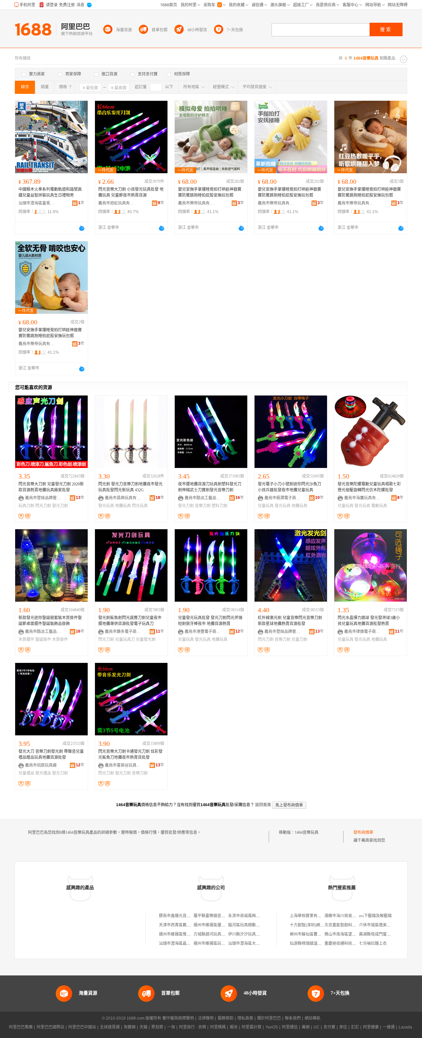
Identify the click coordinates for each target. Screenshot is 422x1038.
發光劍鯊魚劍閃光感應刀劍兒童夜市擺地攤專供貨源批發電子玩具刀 (130, 620)
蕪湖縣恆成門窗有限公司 (381, 934)
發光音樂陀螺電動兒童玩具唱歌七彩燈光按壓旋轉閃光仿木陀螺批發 (369, 487)
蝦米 (234, 1027)
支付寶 (329, 1027)
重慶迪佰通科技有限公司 (346, 943)
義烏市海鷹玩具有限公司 (362, 498)
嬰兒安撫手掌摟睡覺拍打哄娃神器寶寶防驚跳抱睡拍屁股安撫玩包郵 (209, 192)
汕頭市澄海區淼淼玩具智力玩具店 (188, 943)
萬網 (306, 1027)
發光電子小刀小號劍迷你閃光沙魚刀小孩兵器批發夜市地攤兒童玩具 (289, 487)
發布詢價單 (363, 832)
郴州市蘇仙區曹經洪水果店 (313, 934)
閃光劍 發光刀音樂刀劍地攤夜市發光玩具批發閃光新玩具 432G (130, 487)
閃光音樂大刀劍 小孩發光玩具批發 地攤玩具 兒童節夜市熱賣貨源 (131, 192)
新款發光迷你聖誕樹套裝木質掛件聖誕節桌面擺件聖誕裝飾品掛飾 (50, 620)
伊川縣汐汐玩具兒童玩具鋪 (252, 934)
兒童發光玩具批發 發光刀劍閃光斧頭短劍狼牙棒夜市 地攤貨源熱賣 (210, 620)
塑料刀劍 (219, 506)
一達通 (389, 1027)
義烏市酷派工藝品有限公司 (203, 498)
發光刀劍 (60, 506)
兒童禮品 (26, 773)
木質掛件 (60, 639)
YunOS (271, 1027)
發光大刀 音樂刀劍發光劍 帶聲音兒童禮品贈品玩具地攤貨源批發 (51, 754)
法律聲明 (206, 1018)
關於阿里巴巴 (269, 1018)
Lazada (405, 1027)
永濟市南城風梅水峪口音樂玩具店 (257, 916)
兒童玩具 (266, 506)
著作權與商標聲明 (178, 1018)
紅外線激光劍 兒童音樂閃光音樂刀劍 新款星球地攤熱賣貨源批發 (290, 620)
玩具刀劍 (26, 506)
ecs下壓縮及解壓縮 (375, 916)
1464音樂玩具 (306, 832)
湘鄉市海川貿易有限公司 (346, 916)
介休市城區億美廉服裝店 (381, 925)
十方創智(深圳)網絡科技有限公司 (319, 925)
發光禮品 (43, 773)
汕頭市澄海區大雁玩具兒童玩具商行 (259, 943)
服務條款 (225, 1018)
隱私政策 (245, 1018)
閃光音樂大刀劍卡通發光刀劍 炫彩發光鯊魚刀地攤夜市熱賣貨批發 (130, 754)
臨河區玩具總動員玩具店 (250, 925)
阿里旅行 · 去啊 (192, 1027)
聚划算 (157, 1027)
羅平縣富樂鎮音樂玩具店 (215, 916)
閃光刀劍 (43, 506)
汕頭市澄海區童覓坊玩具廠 (36, 203)
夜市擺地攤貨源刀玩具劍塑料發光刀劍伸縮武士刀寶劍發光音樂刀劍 (209, 487)
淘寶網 (130, 1027)
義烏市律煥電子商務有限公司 (362, 631)
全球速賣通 (110, 1027)
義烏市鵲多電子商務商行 (123, 631)
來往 (343, 1027)
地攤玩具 (123, 506)
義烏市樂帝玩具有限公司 (196, 203)
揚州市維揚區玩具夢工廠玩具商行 (223, 943)
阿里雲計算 (251, 1027)
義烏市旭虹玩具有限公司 (116, 203)
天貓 (143, 1027)
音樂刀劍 (203, 506)
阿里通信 (290, 1027)
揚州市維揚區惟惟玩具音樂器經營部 (190, 934)
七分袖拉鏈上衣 (373, 943)
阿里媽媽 (218, 1027)
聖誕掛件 (43, 639)
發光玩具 (106, 506)
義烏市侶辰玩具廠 (41, 765)
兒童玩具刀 (125, 639)
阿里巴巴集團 (21, 1027)
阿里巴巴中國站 (82, 1027)
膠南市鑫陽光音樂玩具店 (180, 916)
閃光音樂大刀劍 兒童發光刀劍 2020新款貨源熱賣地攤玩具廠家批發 (51, 487)
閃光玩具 (140, 506)
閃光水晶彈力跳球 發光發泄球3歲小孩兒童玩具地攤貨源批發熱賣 (369, 620)
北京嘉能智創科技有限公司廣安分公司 (358, 925)
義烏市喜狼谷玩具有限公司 (123, 765)
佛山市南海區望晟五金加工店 (350, 934)
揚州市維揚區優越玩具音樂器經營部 (225, 925)
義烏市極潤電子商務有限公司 (282, 498)
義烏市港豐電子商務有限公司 (203, 631)
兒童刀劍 (299, 639)
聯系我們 (293, 1018)
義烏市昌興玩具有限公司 (123, 498)
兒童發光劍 (146, 639)
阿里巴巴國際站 (50, 1027)
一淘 (171, 1027)
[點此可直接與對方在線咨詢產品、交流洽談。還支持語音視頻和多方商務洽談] (81, 228)
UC (316, 1027)
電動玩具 (379, 506)
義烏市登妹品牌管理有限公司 (43, 498)
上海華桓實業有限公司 (309, 916)
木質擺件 (26, 639)
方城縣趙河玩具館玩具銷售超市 (221, 934)
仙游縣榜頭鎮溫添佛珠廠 (311, 943)
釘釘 (355, 1027)
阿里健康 (371, 1027)
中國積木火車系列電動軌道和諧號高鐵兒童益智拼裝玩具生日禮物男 (50, 192)
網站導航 (312, 1018)
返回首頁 (263, 805)
